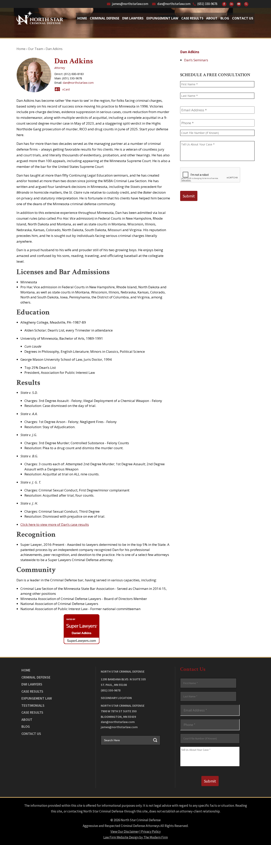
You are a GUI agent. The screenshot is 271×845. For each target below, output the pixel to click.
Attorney (59, 68)
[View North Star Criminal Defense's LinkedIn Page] (231, 4)
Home (82, 18)
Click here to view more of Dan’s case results (54, 524)
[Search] (246, 4)
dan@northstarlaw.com (173, 4)
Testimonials (32, 705)
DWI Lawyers (31, 684)
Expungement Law (162, 18)
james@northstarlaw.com (130, 4)
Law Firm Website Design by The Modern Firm (135, 837)
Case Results (192, 18)
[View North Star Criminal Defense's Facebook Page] (224, 4)
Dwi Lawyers (132, 18)
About (211, 18)
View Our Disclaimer (125, 831)
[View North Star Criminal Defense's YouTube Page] (239, 4)
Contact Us (242, 18)
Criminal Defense (104, 18)
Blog (224, 18)
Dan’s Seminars (196, 60)
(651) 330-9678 (207, 4)
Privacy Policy (151, 831)
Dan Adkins (189, 52)
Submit (189, 195)
